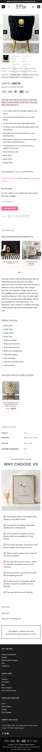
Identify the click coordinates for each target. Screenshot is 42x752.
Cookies (4, 709)
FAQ (3, 663)
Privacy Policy (6, 706)
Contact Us (5, 666)
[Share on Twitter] (16, 216)
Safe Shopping (6, 712)
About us (4, 679)
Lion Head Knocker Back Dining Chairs (23, 71)
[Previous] (5, 32)
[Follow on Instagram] (5, 734)
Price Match (6, 682)
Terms (4, 704)
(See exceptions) (24, 178)
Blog (3, 685)
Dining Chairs (18, 68)
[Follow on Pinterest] (8, 734)
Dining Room (6, 68)
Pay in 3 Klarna (7, 688)
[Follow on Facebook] (3, 734)
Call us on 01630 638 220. (24, 172)
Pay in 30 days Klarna (9, 690)
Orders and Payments (9, 654)
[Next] (37, 32)
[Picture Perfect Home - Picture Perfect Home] (21, 6)
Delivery (4, 657)
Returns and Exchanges (10, 660)
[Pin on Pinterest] (23, 216)
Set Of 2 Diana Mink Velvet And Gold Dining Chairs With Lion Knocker (11, 404)
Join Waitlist (10, 208)
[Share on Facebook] (12, 216)
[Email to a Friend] (20, 216)
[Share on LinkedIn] (27, 216)
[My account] (33, 6)
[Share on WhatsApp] (9, 216)
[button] (3, 6)
